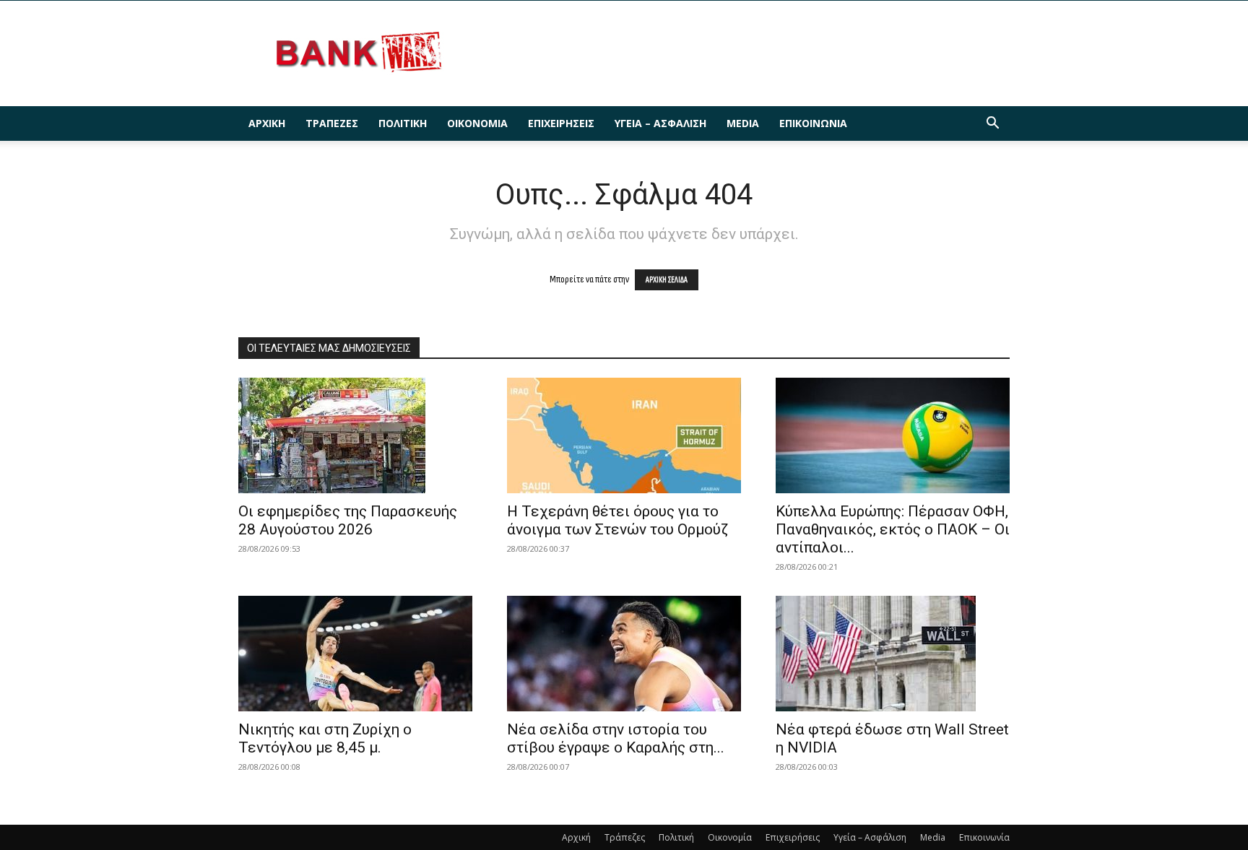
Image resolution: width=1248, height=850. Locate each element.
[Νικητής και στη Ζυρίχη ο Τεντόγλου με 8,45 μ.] (355, 653)
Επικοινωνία (813, 123)
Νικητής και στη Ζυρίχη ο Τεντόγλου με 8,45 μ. (325, 738)
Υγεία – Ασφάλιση (660, 123)
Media (743, 123)
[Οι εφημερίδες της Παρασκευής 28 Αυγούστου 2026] (355, 435)
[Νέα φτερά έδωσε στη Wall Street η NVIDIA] (893, 653)
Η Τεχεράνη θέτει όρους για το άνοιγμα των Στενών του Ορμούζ (617, 520)
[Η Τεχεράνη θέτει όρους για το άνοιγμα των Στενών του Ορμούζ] (624, 435)
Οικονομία (477, 123)
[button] (992, 124)
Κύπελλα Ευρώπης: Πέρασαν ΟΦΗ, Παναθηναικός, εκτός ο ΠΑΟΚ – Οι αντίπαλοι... (893, 529)
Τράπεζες (332, 123)
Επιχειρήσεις (561, 123)
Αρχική (266, 123)
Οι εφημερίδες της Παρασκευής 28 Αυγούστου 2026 (347, 520)
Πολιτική (402, 123)
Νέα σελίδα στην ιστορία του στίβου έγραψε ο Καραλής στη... (615, 738)
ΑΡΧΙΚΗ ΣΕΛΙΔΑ (667, 280)
